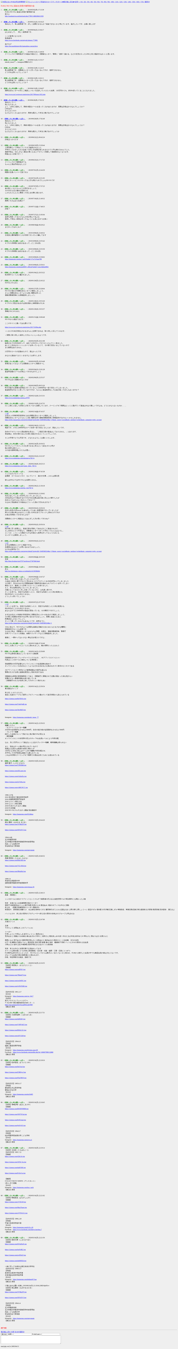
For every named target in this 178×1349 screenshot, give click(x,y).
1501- (134, 2)
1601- (138, 2)
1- (79, 2)
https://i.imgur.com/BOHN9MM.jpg (16, 1109)
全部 (76, 2)
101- (81, 2)
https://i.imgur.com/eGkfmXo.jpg (15, 776)
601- (98, 2)
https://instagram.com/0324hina (23, 814)
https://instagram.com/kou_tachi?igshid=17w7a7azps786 (23, 259)
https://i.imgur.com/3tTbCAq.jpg (15, 1162)
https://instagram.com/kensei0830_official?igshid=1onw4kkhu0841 (27, 267)
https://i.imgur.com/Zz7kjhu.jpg (15, 782)
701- (102, 2)
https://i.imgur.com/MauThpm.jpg (16, 1207)
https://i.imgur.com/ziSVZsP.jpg (15, 1036)
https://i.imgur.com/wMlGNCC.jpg (16, 787)
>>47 (6, 543)
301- (88, 2)
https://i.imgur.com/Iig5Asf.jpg (15, 1067)
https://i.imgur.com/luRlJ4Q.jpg (15, 1019)
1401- (130, 2)
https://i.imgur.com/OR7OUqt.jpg (16, 1114)
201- (85, 2)
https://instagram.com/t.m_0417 (23, 996)
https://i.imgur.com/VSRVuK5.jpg (16, 1024)
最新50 (147, 2)
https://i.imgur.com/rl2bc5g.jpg (15, 1156)
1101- (117, 2)
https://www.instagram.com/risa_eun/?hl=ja (19, 488)
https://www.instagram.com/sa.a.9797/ (17, 398)
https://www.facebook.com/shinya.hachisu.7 (27, 1229)
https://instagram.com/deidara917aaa (25, 1279)
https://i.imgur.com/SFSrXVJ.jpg (15, 830)
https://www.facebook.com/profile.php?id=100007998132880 (33, 1052)
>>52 (6, 604)
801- (105, 2)
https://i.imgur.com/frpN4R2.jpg (15, 1249)
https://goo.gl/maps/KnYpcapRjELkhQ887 (19, 1005)
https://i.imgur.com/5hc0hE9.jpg (15, 710)
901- (108, 2)
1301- (125, 2)
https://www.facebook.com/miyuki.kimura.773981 (21, 40)
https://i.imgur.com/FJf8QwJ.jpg (15, 1072)
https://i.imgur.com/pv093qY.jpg (15, 1255)
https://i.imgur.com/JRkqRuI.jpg (15, 871)
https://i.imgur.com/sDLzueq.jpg (15, 771)
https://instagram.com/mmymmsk (23, 850)
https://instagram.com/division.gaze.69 (25, 1050)
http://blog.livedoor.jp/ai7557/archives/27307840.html (22, 561)
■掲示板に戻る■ (68, 2)
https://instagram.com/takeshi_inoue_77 (26, 717)
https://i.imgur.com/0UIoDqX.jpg (16, 1244)
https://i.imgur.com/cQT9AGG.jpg (16, 1213)
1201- (121, 2)
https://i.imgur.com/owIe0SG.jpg (15, 980)
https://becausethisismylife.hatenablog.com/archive (21, 46)
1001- (113, 2)
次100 (17, 1332)
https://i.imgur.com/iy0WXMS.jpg (16, 986)
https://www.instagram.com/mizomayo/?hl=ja (19, 458)
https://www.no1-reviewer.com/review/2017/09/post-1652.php (25, 94)
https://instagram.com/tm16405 (23, 1094)
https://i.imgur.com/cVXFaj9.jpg (15, 1202)
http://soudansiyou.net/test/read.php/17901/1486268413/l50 (24, 16)
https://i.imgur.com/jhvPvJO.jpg (15, 1125)
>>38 (6, 413)
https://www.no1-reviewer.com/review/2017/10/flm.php (23, 327)
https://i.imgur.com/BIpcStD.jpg (15, 860)
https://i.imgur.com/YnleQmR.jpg (16, 704)
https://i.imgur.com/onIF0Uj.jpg (15, 969)
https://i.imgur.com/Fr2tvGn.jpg (15, 1173)
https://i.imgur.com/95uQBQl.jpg (15, 1078)
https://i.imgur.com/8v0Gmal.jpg (15, 1120)
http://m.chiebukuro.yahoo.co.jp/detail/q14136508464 (22, 571)
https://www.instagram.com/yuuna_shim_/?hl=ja (20, 466)
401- (91, 2)
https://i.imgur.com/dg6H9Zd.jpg (15, 1261)
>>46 (6, 526)
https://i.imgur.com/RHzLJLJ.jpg (15, 1030)
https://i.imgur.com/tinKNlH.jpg (15, 1167)
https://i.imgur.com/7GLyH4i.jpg (15, 866)
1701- (142, 2)
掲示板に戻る (6, 1332)
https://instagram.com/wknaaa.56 (23, 887)
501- (95, 2)
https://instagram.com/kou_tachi (23, 1187)
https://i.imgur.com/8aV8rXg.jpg (15, 699)
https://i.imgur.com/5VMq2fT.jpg (15, 824)
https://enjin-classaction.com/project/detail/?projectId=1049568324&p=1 (28, 623)
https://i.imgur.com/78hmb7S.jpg (15, 975)
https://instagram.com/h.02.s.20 (23, 1227)
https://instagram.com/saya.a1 (22, 1140)
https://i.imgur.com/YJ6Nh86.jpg (15, 765)
